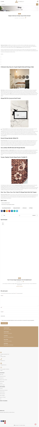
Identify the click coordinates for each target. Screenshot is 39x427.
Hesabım (1, 388)
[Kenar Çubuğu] (1, 129)
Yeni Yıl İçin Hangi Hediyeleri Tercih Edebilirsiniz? (19, 280)
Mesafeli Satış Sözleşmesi (4, 390)
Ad (1, 307)
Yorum (2, 295)
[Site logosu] (19, 1)
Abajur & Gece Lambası (3, 379)
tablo (11, 93)
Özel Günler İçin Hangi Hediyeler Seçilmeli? (8, 204)
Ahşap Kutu (2, 378)
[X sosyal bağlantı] (4, 211)
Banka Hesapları (2, 393)
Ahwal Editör (17, 18)
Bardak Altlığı (2, 381)
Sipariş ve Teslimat (2, 397)
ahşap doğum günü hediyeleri (6, 208)
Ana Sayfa (18, 9)
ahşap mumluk (11, 150)
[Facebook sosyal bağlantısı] (2, 211)
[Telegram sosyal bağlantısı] (17, 211)
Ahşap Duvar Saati (3, 376)
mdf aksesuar (25, 208)
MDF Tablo (1, 374)
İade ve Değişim (2, 395)
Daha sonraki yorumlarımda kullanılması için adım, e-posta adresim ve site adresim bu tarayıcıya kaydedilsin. (18, 320)
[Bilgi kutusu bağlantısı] (10, 329)
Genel (21, 9)
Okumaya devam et (19, 286)
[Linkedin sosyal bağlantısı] (12, 211)
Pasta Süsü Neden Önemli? (6, 203)
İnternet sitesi (3, 316)
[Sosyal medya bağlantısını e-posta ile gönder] (7, 211)
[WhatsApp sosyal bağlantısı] (14, 211)
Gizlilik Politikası (2, 392)
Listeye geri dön (19, 215)
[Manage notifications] (35, 424)
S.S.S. (0, 399)
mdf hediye (30, 208)
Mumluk (1, 383)
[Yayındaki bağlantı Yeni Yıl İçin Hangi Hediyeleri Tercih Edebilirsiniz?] (19, 250)
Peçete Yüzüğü (2, 385)
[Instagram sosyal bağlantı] (5, 421)
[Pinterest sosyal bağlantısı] (9, 211)
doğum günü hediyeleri (16, 208)
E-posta (2, 311)
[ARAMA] (37, 4)
